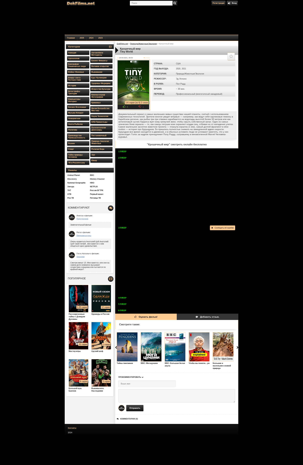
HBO (92, 183)
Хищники (81, 257)
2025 (82, 38)
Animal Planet (73, 175)
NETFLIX (94, 186)
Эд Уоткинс (181, 79)
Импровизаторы (84, 235)
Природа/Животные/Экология (190, 74)
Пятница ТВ (95, 198)
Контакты (72, 428)
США (178, 63)
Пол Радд (180, 84)
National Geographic (76, 183)
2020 (178, 68)
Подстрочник (82, 219)
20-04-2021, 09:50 (126, 58)
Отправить (134, 408)
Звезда (70, 186)
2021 (184, 68)
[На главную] (80, 3)
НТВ (69, 194)
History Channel (97, 179)
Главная (71, 38)
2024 (91, 38)
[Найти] (174, 3)
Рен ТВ (70, 198)
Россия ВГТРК (96, 190)
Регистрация (218, 3)
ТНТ (69, 190)
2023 (100, 38)
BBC (92, 175)
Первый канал (96, 194)
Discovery (72, 179)
